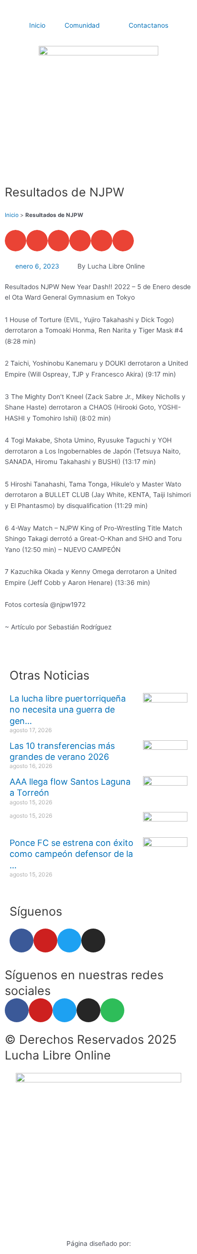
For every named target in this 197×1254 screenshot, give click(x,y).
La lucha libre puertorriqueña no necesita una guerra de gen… (68, 709)
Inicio (37, 25)
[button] (15, 240)
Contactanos (148, 25)
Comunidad (82, 25)
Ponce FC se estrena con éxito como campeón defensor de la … (71, 854)
